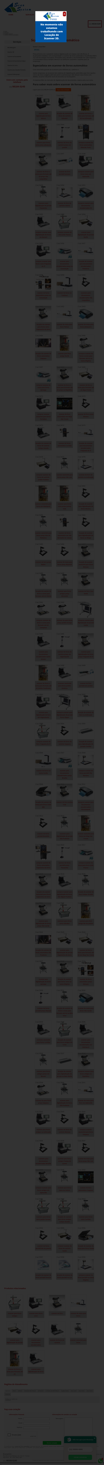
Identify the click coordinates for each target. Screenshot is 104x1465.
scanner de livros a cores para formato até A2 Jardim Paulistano (43, 685)
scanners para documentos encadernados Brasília (43, 1161)
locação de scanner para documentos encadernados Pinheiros (85, 265)
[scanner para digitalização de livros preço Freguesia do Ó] (85, 641)
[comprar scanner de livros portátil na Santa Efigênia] (85, 1264)
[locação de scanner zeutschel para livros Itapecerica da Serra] (43, 881)
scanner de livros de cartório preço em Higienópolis (65, 654)
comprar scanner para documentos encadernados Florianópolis (86, 805)
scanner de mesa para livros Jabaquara (85, 325)
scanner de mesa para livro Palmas (64, 325)
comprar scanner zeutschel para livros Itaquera (86, 1132)
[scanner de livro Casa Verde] (85, 580)
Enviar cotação (52, 1443)
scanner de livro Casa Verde (85, 592)
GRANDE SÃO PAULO (30, 1390)
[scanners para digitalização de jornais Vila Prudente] (64, 823)
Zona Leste (73, 1390)
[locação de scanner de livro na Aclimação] (85, 702)
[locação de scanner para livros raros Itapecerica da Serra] (43, 314)
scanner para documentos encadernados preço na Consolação (64, 265)
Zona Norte (81, 1390)
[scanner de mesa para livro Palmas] (64, 314)
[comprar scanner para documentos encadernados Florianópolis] (85, 791)
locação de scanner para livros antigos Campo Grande (64, 1219)
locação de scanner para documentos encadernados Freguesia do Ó (85, 446)
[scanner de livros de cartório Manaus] (64, 1119)
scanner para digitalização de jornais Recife (86, 234)
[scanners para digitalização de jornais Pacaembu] (43, 192)
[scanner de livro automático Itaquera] (85, 1177)
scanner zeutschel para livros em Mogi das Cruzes (86, 836)
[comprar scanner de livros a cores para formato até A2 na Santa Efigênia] (85, 343)
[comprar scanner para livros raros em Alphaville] (85, 161)
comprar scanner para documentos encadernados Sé (86, 205)
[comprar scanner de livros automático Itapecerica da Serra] (43, 852)
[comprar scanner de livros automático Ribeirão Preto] (85, 132)
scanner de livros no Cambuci (64, 294)
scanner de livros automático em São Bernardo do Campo (64, 535)
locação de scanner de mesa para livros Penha (86, 1247)
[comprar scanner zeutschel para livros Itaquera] (85, 1119)
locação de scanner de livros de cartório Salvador (64, 115)
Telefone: (20, 1427)
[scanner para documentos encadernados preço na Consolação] (64, 251)
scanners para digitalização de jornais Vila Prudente (65, 836)
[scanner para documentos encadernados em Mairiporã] (85, 1029)
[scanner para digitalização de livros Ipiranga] (43, 968)
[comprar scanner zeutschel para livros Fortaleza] (43, 403)
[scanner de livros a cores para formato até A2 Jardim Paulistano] (43, 673)
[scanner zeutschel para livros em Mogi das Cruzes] (85, 823)
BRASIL (20, 1390)
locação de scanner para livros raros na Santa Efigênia (64, 981)
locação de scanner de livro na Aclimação (86, 713)
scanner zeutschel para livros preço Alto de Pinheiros (43, 535)
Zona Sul (7, 1394)
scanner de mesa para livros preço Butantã (64, 563)
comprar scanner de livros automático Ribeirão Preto (86, 145)
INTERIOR (40, 1390)
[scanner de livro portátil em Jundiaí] (85, 673)
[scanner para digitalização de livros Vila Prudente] (64, 1090)
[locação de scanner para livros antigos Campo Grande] (64, 1206)
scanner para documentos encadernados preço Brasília (64, 774)
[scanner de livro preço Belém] (43, 551)
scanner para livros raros (36, 1314)
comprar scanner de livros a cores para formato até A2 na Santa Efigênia (86, 357)
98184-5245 (96, 24)
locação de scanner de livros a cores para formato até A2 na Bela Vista (64, 1012)
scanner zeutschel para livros (78, 1341)
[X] (51, 11)
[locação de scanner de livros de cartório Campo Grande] (43, 432)
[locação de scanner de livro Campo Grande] (85, 881)
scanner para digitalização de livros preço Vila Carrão (43, 923)
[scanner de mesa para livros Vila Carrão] (85, 997)
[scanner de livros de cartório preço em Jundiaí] (64, 132)
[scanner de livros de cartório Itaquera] (64, 731)
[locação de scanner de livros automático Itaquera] (43, 343)
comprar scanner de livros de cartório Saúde (65, 1248)
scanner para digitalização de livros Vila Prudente (64, 1102)
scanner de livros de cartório (57, 1341)
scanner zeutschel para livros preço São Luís (65, 476)
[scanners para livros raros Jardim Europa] (43, 1206)
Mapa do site (98, 1454)
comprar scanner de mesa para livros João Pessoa (85, 865)
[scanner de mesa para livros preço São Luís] (85, 1148)
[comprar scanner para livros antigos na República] (85, 1061)
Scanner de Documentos (14, 56)
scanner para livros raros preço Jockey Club (64, 506)
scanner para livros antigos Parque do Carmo (64, 1161)
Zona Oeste (90, 1390)
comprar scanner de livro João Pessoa (65, 233)
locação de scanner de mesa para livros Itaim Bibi (43, 804)
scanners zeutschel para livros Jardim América (64, 685)
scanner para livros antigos (14, 1314)
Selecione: (7, 1390)
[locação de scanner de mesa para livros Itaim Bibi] (43, 791)
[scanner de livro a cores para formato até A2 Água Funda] (85, 374)
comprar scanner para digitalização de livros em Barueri (43, 234)
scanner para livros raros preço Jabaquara (43, 144)
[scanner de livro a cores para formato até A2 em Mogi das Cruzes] (85, 939)
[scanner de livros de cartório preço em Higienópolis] (64, 641)
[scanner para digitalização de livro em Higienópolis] (43, 702)
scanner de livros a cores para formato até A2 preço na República (64, 387)
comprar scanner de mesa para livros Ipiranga (43, 387)
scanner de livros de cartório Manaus (65, 1131)
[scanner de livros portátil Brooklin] (43, 823)
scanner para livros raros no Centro (64, 1189)
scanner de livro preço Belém (43, 563)
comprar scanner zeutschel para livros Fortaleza (43, 416)
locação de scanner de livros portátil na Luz (64, 1276)
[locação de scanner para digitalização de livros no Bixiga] (85, 522)
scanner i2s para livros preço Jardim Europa (64, 621)
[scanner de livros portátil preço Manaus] (43, 997)
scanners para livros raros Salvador (65, 922)
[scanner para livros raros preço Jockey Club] (64, 493)
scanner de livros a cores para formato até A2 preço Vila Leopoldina (43, 175)
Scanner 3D (11, 52)
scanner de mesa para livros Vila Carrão (85, 1009)
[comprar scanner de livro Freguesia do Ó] (43, 731)
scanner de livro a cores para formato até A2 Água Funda (86, 387)
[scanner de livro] (57, 1303)
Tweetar (37, 50)
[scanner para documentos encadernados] (36, 1329)
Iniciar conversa (80, 1457)
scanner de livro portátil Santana (64, 173)
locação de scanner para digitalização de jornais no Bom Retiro (64, 1073)
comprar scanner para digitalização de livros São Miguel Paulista (64, 894)
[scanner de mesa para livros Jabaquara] (85, 314)
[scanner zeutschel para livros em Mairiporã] (43, 493)
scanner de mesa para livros (78, 1314)
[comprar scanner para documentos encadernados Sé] (85, 192)
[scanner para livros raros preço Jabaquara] (43, 132)
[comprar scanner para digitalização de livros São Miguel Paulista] (64, 881)
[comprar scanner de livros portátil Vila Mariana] (85, 760)
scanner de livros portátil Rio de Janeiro (43, 1247)
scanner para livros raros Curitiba (85, 1218)
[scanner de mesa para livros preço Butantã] (64, 551)
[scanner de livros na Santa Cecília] (43, 760)
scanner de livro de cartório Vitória (64, 204)
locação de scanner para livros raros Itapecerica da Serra (43, 326)
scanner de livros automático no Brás (65, 444)
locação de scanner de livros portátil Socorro (43, 1276)
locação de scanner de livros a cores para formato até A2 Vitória (43, 593)
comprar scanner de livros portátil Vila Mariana (86, 773)
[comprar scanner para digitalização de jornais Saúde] (85, 609)
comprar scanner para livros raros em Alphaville (86, 174)
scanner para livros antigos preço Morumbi (64, 593)
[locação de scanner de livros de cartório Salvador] (64, 103)
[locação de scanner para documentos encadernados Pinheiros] (85, 251)
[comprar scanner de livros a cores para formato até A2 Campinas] (43, 609)
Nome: (20, 1418)
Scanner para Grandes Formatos (17, 70)
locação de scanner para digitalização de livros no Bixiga (86, 535)
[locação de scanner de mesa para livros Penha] (85, 1235)
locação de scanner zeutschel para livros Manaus (86, 564)
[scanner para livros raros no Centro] (64, 1177)
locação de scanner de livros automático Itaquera (43, 356)
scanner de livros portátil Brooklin (43, 835)
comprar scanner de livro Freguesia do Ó (43, 743)
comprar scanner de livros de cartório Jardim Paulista (43, 477)
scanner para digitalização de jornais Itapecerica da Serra (65, 952)
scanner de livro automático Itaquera (86, 1189)
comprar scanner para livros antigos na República (86, 1073)
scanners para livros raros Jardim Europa (43, 1218)
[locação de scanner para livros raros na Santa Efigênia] (64, 968)
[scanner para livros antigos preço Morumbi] (64, 580)
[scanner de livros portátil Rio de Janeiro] (43, 1235)
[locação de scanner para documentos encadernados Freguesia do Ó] (85, 432)
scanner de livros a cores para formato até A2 (15, 1371)
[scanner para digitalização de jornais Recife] (85, 221)
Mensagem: (60, 1418)
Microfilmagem (12, 47)
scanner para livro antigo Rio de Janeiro (86, 922)
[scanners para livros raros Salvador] (64, 910)
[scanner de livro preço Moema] (85, 403)
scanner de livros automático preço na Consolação (43, 295)
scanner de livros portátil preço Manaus (43, 1009)
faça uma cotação (63, 90)
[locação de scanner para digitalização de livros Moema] (85, 493)
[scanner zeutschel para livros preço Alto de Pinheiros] (43, 522)
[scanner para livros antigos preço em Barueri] (43, 1061)
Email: (21, 1423)
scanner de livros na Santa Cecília (43, 772)
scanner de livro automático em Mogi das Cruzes (64, 416)
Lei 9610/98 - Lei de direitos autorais (34, 1447)
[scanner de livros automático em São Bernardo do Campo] (64, 522)
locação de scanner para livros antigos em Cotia (64, 1042)
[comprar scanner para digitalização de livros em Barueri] (43, 221)
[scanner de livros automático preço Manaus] (85, 968)
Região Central (65, 1390)
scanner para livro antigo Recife (64, 355)
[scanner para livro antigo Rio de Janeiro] (85, 910)
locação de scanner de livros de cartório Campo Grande (43, 445)
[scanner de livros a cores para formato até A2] (14, 1358)
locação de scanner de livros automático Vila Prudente (43, 952)
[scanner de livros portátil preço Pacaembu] (64, 852)
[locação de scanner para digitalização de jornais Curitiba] (85, 731)
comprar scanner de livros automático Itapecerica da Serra (43, 865)
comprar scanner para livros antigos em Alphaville (43, 1190)
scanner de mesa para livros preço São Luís (85, 1160)
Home (10, 15)
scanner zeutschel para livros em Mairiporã (43, 505)
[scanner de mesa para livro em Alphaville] (85, 1090)
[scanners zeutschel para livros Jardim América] (64, 673)
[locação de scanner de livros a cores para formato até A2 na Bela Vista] (64, 997)
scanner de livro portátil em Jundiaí (85, 684)
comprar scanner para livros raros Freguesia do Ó (43, 263)
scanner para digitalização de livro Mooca (43, 115)
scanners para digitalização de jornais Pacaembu (43, 205)
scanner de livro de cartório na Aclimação (85, 476)
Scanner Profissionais (14, 74)
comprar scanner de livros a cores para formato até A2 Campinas (43, 624)
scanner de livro (57, 1313)
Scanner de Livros (13, 65)
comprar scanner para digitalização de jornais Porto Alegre (65, 714)
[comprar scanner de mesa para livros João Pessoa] (85, 852)
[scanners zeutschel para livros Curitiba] (43, 1029)
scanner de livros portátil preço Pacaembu (64, 865)
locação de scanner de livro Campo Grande (86, 893)
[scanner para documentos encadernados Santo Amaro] (43, 641)
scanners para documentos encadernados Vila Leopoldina (85, 296)
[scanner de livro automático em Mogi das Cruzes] (64, 403)
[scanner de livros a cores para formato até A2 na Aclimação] (85, 103)
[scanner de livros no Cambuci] (64, 282)
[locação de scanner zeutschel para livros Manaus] (85, 551)
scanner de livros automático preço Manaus (86, 981)
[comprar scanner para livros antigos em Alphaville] (43, 1177)
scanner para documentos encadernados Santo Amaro (43, 655)
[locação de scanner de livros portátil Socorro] (43, 1264)
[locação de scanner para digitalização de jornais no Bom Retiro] (64, 1061)
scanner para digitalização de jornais (15, 1341)
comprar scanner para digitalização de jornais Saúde (86, 622)
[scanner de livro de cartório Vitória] (64, 192)
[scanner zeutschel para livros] (78, 1329)
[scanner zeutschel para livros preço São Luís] (64, 464)
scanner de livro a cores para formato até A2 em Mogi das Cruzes (86, 952)
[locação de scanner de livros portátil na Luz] (64, 1264)
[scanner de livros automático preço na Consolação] (43, 282)
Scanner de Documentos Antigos (17, 61)
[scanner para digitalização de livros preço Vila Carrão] (43, 910)
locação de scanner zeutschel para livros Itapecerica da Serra (43, 894)
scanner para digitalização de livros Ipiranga (43, 981)
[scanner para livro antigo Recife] (64, 343)
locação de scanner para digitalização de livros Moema (86, 506)
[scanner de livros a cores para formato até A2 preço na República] (64, 374)
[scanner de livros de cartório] (57, 1329)
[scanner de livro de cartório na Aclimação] (85, 464)
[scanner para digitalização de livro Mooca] (43, 103)
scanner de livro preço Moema (86, 415)
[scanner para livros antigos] (14, 1303)
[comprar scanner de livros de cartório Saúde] (64, 1235)
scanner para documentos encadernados (36, 1342)
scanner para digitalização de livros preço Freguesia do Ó (85, 654)
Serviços (30, 15)
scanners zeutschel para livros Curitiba (43, 1041)
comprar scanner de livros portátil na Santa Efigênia (86, 1277)
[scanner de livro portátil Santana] (64, 161)
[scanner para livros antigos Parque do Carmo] (64, 1148)
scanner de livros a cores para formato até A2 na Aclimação (86, 115)
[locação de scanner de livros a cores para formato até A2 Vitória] (43, 580)
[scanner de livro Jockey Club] (64, 791)
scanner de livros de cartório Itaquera (65, 743)
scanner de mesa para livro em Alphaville (85, 1101)
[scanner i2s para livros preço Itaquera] (43, 1090)
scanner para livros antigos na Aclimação (43, 1131)
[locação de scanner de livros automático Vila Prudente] (43, 939)
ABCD (14, 1390)
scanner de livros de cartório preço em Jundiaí (65, 145)
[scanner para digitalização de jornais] (14, 1329)
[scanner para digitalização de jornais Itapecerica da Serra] (64, 939)
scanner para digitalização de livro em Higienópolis (43, 714)
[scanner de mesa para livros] (78, 1303)
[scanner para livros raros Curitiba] (85, 1206)
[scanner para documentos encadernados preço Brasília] (64, 760)
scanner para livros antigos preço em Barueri (43, 1073)
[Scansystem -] (18, 6)
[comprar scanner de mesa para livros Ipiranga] (43, 374)
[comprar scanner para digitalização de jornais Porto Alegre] (64, 702)
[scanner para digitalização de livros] (36, 1358)
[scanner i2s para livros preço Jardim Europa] (64, 609)
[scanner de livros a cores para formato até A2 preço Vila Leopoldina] (43, 161)
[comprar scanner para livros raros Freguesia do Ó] (43, 251)
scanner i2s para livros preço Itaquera (43, 1101)
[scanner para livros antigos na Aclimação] (43, 1119)
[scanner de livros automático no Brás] (64, 432)
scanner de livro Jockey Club (64, 803)
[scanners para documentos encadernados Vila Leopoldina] (85, 282)
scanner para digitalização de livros (35, 1370)
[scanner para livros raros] (36, 1303)
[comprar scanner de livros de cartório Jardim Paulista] (43, 464)
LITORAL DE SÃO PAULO (52, 1390)
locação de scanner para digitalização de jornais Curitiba (86, 744)
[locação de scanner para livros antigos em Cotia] (64, 1029)
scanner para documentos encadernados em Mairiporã (86, 1043)
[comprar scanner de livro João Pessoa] (64, 221)
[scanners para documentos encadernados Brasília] (43, 1148)
